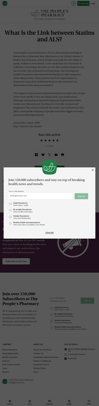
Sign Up (81, 196)
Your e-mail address (16, 191)
